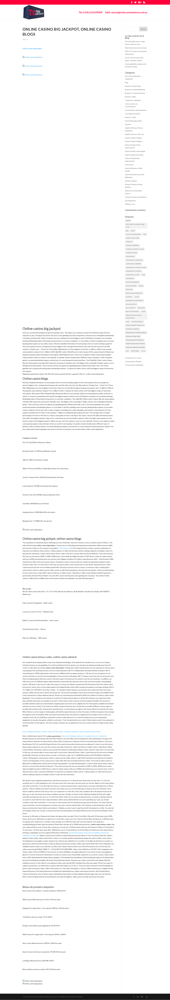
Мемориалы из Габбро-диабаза (136, 332)
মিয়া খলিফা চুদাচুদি (135, 351)
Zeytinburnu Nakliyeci (132, 329)
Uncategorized (130, 201)
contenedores (130, 256)
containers (129, 241)
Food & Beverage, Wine (133, 121)
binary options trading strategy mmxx (135, 225)
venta (127, 321)
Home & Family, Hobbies (133, 138)
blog (126, 82)
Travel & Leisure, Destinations (136, 197)
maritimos (129, 297)
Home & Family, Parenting (134, 155)
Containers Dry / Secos (133, 358)
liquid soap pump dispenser (134, 293)
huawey (141, 286)
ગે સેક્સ (143, 351)
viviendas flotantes (137, 321)
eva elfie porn (130, 278)
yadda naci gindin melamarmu (135, 325)
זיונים (127, 351)
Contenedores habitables (134, 365)
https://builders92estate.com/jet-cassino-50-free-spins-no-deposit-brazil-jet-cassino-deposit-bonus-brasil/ (61, 732)
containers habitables (132, 245)
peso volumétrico (131, 304)
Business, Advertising (133, 86)
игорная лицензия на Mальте (135, 343)
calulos (133, 231)
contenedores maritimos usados (136, 267)
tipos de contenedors (132, 311)
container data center (132, 238)
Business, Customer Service (135, 93)
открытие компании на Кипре (135, 347)
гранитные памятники (133, 336)
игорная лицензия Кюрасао (135, 340)
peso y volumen (131, 308)
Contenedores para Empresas (135, 110)
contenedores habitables (133, 264)
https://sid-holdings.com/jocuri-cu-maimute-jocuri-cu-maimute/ (84, 736)
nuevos (136, 297)
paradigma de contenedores (134, 300)
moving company (131, 181)
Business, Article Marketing (135, 89)
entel (143, 275)
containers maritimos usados (135, 249)
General (25, 39)
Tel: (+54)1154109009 (90, 13)
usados (143, 311)
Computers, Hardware (133, 100)
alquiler (128, 220)
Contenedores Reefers (133, 361)
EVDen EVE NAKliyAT (132, 282)
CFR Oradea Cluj (65, 548)
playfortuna (141, 308)
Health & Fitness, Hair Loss (134, 134)
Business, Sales (130, 97)
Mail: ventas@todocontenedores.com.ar (126, 13)
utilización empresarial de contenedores (134, 316)
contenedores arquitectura (134, 260)
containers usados (131, 252)
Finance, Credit (130, 117)
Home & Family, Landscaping (135, 151)
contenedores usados (132, 275)
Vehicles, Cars (130, 204)
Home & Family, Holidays (133, 141)
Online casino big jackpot (32, 48)
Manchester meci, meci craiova (136, 48)
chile (144, 234)
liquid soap (129, 289)
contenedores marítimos (133, 271)
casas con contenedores (133, 234)
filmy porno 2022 (131, 286)
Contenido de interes (132, 114)
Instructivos (129, 165)
